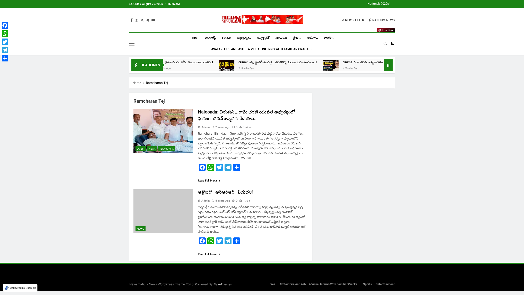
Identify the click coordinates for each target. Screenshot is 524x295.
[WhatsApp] (5, 34)
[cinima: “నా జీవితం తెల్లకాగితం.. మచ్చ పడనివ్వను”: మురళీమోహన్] (316, 67)
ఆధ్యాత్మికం (244, 38)
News (152, 149)
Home (195, 38)
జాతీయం (312, 38)
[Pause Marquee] (388, 65)
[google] (147, 20)
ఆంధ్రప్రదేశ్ (263, 38)
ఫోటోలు (328, 38)
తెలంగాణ (281, 38)
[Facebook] (5, 25)
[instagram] (136, 20)
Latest (141, 149)
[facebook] (131, 20)
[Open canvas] (131, 43)
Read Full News (207, 180)
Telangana (167, 149)
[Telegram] (5, 50)
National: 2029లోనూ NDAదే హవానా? (380, 4)
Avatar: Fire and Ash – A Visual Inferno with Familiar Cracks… (262, 49)
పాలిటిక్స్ (210, 38)
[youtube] (153, 20)
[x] (142, 20)
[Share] (5, 58)
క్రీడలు (296, 38)
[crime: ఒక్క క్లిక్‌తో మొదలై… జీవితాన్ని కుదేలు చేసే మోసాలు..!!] (212, 67)
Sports (367, 284)
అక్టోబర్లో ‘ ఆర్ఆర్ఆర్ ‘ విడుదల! (225, 192)
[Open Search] (385, 43)
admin (205, 127)
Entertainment (385, 284)
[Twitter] (5, 42)
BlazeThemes (222, 284)
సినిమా (226, 38)
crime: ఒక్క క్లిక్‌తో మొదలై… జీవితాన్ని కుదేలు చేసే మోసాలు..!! (263, 62)
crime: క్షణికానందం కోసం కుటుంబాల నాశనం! (170, 62)
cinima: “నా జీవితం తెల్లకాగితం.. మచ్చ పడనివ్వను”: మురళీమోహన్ (372, 62)
